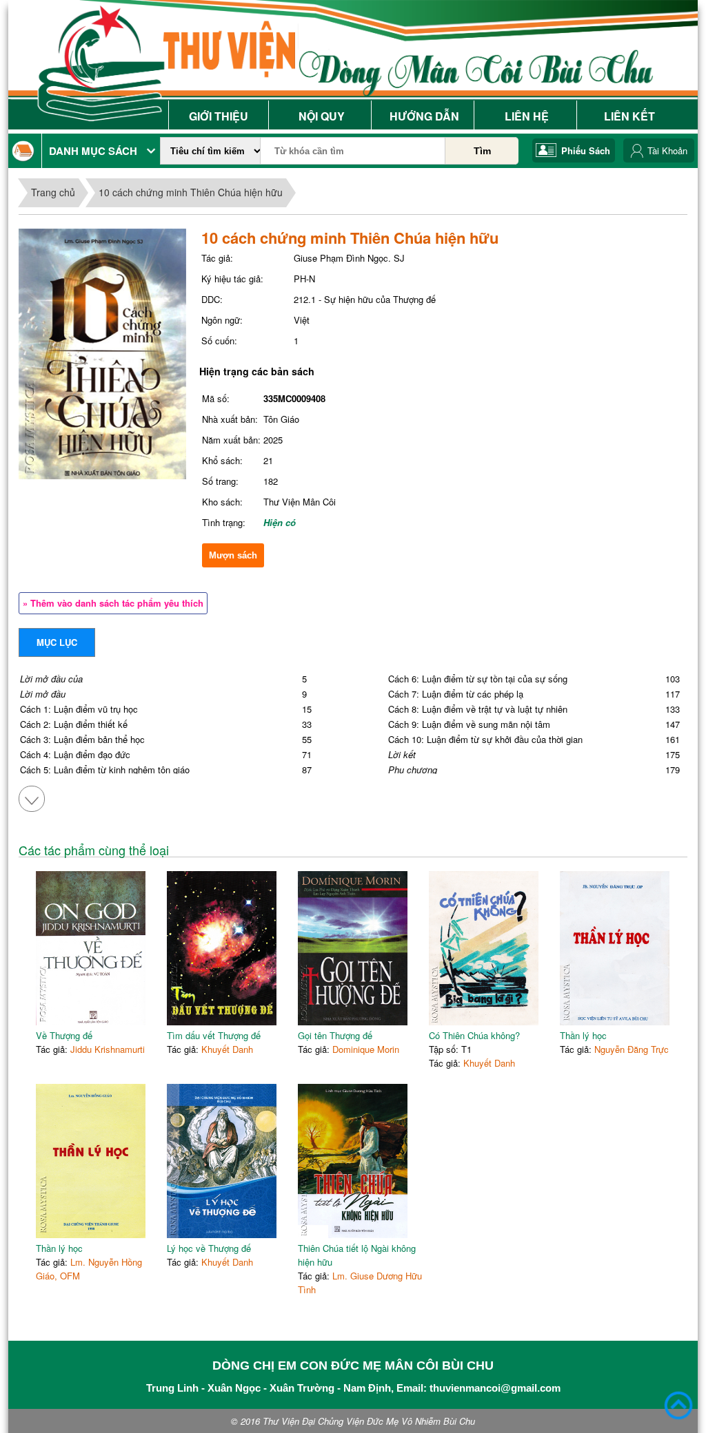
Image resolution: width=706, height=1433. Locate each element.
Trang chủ (53, 192)
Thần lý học (583, 1035)
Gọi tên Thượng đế (335, 1035)
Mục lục (57, 642)
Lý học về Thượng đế (209, 1248)
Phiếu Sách (585, 150)
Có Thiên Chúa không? (474, 1035)
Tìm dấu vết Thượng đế (214, 1035)
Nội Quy (322, 116)
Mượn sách (233, 555)
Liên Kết (629, 116)
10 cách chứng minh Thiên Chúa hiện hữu (191, 192)
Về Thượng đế (64, 1035)
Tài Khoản (667, 150)
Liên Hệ (527, 116)
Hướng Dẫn (424, 116)
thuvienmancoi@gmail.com (495, 1388)
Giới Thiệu (218, 116)
